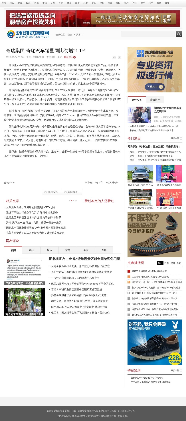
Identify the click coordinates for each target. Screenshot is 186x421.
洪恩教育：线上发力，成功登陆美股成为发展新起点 (157, 282)
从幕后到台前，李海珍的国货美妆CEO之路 (30, 207)
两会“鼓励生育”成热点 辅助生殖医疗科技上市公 (154, 293)
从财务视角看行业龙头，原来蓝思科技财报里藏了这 (80, 266)
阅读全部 (175, 138)
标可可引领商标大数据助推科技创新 (155, 156)
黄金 (94, 3)
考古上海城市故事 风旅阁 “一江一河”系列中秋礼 (155, 304)
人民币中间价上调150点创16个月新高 (150, 276)
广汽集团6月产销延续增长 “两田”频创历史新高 (140, 208)
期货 (77, 3)
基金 (69, 3)
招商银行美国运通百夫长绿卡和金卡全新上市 (152, 130)
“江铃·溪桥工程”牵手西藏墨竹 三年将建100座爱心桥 (169, 208)
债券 (110, 3)
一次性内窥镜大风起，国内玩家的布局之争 (75, 277)
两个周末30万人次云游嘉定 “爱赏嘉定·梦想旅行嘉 (79, 306)
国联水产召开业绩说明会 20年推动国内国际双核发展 (36, 227)
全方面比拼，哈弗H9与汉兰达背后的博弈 (140, 185)
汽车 (151, 3)
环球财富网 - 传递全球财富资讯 (28, 34)
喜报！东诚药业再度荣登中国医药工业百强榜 (76, 289)
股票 (36, 3)
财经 (28, 3)
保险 (102, 3)
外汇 (85, 3)
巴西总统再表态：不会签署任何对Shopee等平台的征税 (82, 283)
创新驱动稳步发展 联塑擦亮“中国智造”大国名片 (154, 298)
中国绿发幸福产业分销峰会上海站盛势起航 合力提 (154, 126)
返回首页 (73, 192)
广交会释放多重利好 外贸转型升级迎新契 (151, 382)
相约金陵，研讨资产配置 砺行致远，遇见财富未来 (79, 301)
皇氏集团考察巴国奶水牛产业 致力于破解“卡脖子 (33, 217)
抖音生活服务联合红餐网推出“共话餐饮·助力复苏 (78, 295)
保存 (90, 182)
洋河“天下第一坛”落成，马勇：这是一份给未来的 (33, 222)
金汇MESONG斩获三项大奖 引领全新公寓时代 (154, 315)
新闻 (20, 3)
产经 (134, 3)
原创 (12, 3)
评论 (167, 3)
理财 (118, 3)
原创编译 (53, 192)
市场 (45, 3)
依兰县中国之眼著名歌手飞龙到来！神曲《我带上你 (80, 312)
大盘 (53, 3)
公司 (61, 3)
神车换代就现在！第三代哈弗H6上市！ (169, 185)
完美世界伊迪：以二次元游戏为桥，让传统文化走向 (35, 232)
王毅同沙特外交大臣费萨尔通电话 (147, 377)
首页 (4, 3)
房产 (143, 3)
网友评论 (68, 57)
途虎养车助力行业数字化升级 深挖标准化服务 (32, 212)
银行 (126, 3)
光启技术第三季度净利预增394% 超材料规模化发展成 (81, 272)
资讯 (132, 152)
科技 (159, 3)
